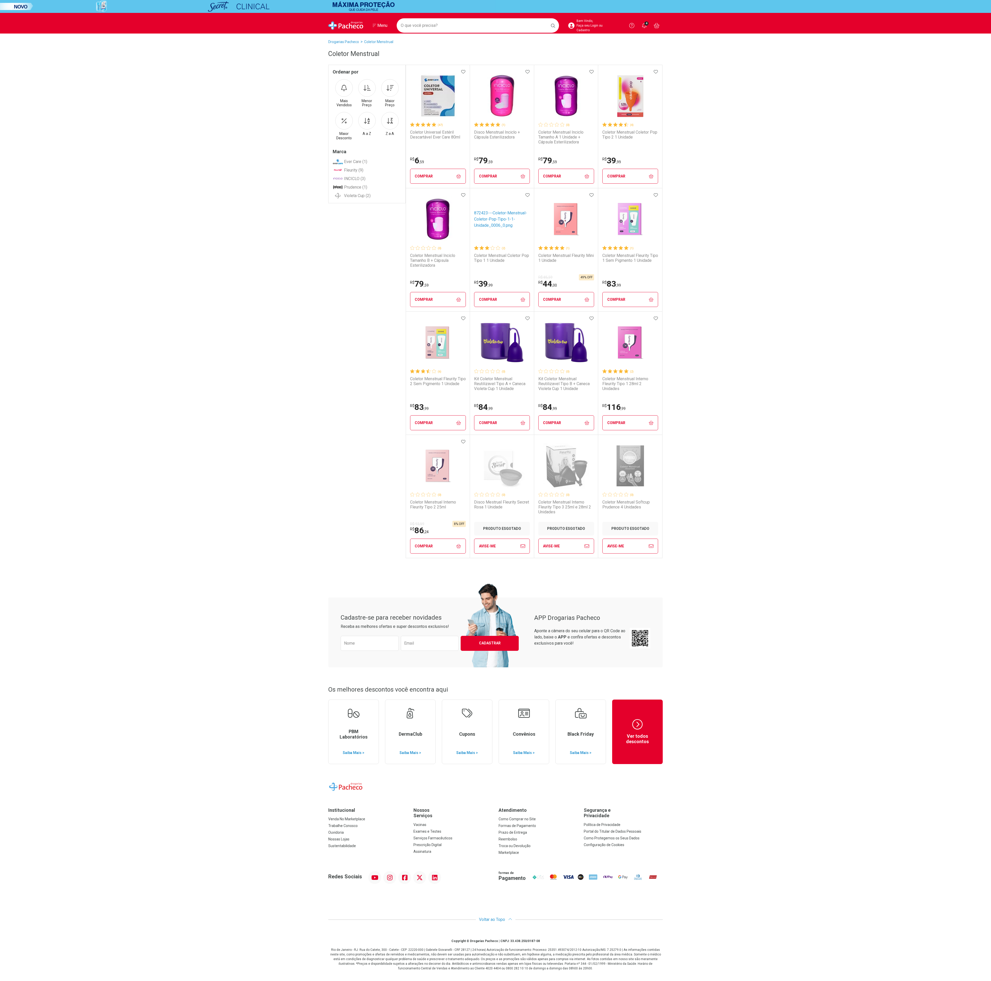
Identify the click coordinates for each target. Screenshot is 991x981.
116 (614, 407)
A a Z (367, 134)
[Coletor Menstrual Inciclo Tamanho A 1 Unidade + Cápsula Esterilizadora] (566, 96)
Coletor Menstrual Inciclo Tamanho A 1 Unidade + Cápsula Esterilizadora (561, 137)
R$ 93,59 (417, 524)
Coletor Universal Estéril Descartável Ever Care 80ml (435, 135)
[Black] (495, 6)
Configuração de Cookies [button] (604, 845)
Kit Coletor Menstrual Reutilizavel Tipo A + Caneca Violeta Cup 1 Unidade (499, 383)
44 (547, 284)
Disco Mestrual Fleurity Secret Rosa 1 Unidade (501, 504)
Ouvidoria (336, 832)
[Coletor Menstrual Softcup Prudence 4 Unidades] (630, 466)
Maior (390, 103)
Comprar (424, 176)
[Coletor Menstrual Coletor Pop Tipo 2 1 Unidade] (630, 96)
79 (483, 160)
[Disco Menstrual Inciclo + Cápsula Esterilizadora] (502, 96)
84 (483, 407)
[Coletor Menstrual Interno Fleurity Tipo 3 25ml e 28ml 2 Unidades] (566, 466)
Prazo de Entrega (513, 832)
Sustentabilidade (342, 846)
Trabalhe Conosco (343, 826)
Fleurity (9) (353, 170)
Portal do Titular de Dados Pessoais (612, 831)
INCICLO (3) (354, 178)
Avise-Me (487, 546)
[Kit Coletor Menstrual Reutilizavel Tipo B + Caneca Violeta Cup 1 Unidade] (566, 342)
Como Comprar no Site (517, 819)
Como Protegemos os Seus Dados (612, 838)
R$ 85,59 (545, 277)
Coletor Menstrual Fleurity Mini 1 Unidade (566, 258)
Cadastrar (490, 643)
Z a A (390, 134)
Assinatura (422, 851)
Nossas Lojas (338, 839)
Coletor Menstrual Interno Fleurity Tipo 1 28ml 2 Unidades (625, 383)
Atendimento (513, 810)
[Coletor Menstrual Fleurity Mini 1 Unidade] (566, 219)
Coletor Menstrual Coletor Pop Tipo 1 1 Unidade (501, 258)
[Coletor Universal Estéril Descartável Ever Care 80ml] (438, 96)
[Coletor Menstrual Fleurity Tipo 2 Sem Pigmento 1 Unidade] (438, 342)
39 (611, 160)
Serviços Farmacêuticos (432, 838)
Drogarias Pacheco (343, 42)
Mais (344, 103)
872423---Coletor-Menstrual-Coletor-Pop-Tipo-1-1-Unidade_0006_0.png (500, 219)
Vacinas (419, 825)
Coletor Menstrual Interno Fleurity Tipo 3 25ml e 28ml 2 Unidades (564, 507)
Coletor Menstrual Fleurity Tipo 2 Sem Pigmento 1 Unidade (438, 381)
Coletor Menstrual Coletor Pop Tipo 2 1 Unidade (629, 135)
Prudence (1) (355, 187)
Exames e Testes (427, 831)
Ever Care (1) (355, 161)
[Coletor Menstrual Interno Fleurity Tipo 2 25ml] (438, 466)
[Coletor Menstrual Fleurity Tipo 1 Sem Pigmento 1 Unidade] (630, 219)
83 (611, 284)
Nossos (422, 812)
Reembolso (508, 839)
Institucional (341, 810)
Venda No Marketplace (346, 819)
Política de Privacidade (602, 825)
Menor (367, 103)
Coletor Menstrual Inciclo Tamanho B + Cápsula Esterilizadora (432, 260)
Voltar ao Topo (492, 919)
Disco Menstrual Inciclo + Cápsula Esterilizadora (497, 135)
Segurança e (597, 812)
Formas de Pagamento (517, 826)
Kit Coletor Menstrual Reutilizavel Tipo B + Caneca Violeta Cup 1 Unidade (564, 383)
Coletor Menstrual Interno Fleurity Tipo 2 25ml (433, 504)
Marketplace (509, 852)
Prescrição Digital (427, 845)
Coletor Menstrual (378, 42)
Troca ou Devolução (515, 846)
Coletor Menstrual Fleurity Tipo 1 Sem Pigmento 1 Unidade (630, 258)
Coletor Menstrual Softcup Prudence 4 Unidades (626, 504)
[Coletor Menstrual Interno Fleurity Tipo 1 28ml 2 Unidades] (630, 342)
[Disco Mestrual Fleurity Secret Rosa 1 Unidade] (502, 466)
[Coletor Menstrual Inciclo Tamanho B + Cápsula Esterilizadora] (438, 219)
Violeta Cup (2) (357, 195)
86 (419, 530)
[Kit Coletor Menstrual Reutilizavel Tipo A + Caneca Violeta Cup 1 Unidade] (502, 342)
